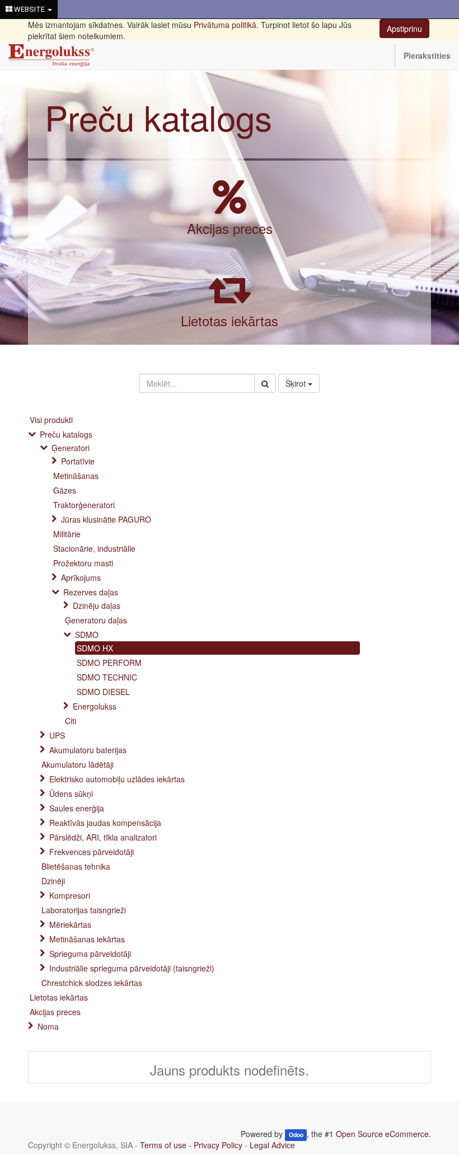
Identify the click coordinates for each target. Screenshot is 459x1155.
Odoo (296, 1134)
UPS (57, 735)
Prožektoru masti (83, 563)
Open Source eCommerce (382, 1133)
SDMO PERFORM (109, 662)
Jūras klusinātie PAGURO (106, 519)
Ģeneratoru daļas (96, 620)
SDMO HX (95, 648)
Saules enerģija (76, 808)
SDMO (87, 634)
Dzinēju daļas (96, 605)
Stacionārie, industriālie (94, 548)
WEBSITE (29, 9)
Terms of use (163, 1145)
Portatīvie (78, 461)
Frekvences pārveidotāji (91, 851)
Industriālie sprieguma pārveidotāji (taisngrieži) (131, 968)
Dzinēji (53, 880)
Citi (70, 720)
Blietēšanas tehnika (75, 866)
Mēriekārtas (70, 924)
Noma (48, 1026)
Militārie (67, 533)
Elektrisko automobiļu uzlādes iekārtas (117, 779)
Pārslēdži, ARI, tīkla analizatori (103, 837)
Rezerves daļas (90, 592)
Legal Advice (272, 1145)
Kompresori (69, 895)
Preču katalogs (158, 117)
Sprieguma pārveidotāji (90, 953)
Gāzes (64, 490)
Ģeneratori (70, 447)
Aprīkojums (81, 577)
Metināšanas (76, 475)
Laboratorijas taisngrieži (83, 909)
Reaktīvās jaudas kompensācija (105, 822)
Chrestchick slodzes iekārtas (91, 982)
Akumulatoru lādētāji (77, 764)
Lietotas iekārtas (229, 320)
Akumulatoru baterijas (88, 749)
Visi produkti (51, 419)
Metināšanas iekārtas (87, 939)
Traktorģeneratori (84, 504)
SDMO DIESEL (103, 691)
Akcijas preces (230, 228)
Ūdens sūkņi (71, 793)
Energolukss (94, 706)
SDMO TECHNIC (107, 677)
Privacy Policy (218, 1145)
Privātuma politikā (225, 24)
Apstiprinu (404, 28)
